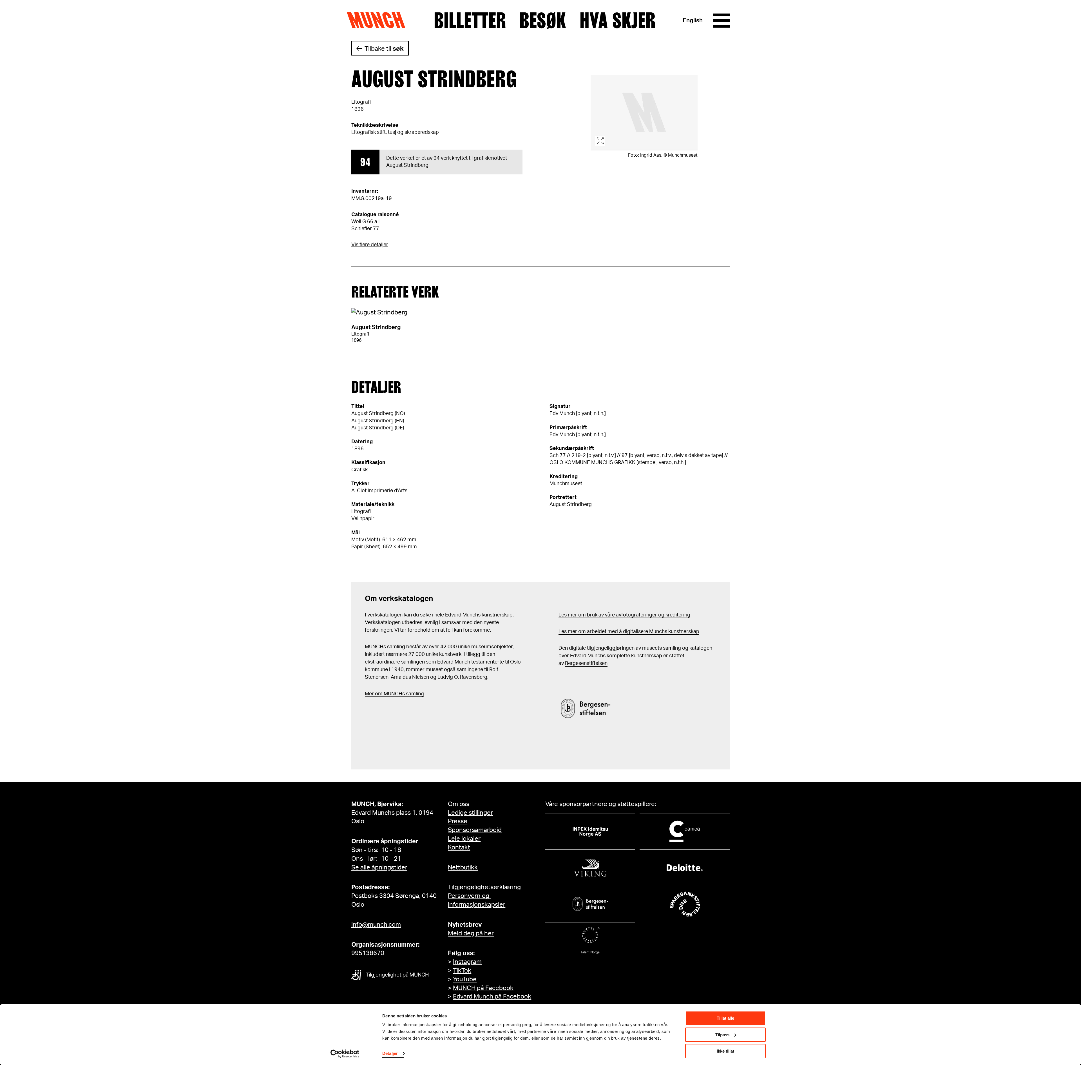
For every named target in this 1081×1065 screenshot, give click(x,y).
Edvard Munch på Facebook (492, 996)
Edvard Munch (453, 662)
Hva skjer (617, 20)
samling (414, 693)
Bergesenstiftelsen (586, 663)
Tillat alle (725, 1018)
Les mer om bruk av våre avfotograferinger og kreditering (624, 615)
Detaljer (390, 1053)
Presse (457, 821)
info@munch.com (376, 925)
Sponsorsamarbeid (475, 830)
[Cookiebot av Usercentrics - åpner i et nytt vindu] (345, 1054)
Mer (369, 693)
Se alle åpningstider (379, 867)
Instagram (467, 962)
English (693, 20)
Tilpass (722, 1034)
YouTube (465, 979)
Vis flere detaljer (369, 244)
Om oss (458, 804)
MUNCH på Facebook (483, 988)
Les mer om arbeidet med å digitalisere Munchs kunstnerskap (629, 631)
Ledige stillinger (470, 813)
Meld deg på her (471, 933)
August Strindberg (407, 165)
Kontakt (459, 847)
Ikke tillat (725, 1051)
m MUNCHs (391, 693)
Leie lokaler (464, 839)
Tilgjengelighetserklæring (484, 887)
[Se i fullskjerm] (644, 112)
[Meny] (721, 21)
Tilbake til (384, 49)
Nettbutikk (463, 867)
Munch (378, 20)
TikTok (462, 971)
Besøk (542, 20)
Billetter (470, 20)
